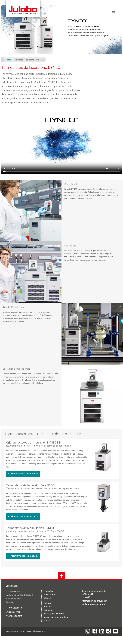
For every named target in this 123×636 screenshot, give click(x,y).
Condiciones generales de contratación (93, 592)
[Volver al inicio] (61, 576)
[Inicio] (23, 8)
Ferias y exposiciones (54, 613)
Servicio (47, 598)
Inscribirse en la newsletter (56, 617)
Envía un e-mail (13, 612)
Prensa (47, 620)
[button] (31, 210)
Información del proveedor (94, 601)
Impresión (86, 597)
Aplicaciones (50, 594)
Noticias (47, 603)
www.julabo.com (14, 615)
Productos (48, 591)
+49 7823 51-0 (15, 608)
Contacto (48, 610)
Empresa (48, 606)
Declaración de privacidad (93, 604)
